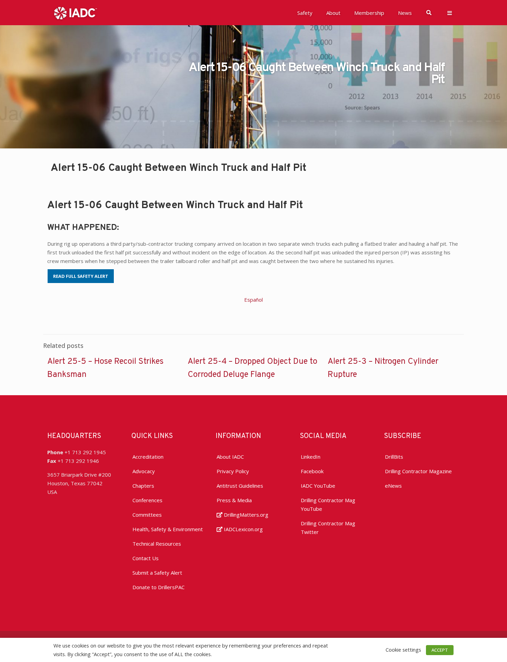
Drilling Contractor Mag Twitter (328, 527)
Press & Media (234, 500)
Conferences (147, 500)
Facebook (312, 471)
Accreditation (147, 456)
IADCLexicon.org (242, 529)
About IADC (230, 456)
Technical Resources (156, 543)
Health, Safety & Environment (167, 529)
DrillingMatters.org (245, 514)
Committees (147, 514)
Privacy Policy (233, 471)
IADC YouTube (318, 485)
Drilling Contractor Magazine (418, 471)
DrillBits (394, 456)
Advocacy (143, 471)
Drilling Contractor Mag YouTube (328, 504)
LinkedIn (310, 456)
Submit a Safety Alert (157, 572)
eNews (393, 485)
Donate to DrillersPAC (158, 587)
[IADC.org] (75, 12)
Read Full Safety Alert (80, 276)
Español (253, 299)
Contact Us (145, 558)
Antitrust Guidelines (240, 485)
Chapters (143, 485)
